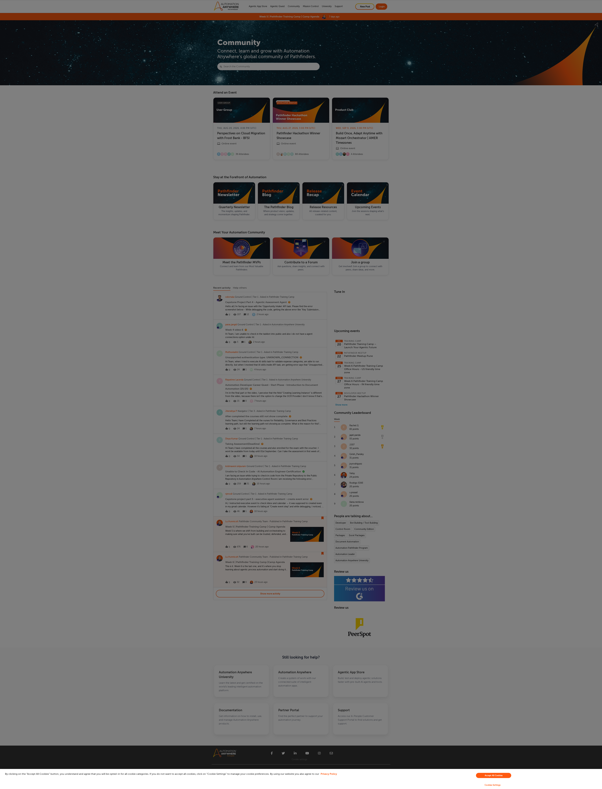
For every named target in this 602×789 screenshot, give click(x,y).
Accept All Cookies (494, 775)
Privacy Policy (329, 774)
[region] (301, 779)
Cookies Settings (493, 785)
